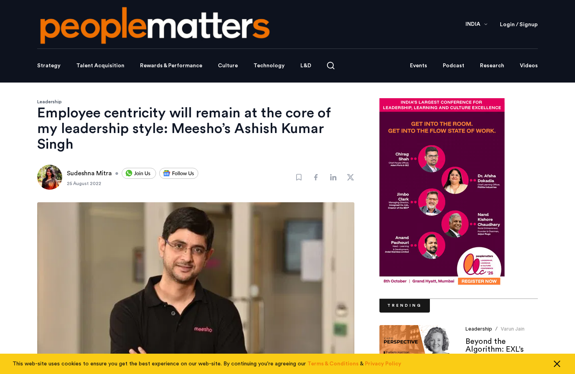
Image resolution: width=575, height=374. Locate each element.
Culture (228, 65)
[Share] (316, 177)
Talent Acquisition (100, 65)
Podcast (453, 65)
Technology (269, 65)
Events (418, 65)
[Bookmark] (299, 177)
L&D (305, 65)
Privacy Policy (383, 364)
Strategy (49, 65)
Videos (529, 65)
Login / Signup (519, 24)
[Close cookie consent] (557, 363)
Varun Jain (513, 329)
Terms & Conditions (333, 364)
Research (492, 65)
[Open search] (330, 65)
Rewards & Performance (171, 65)
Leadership (49, 101)
